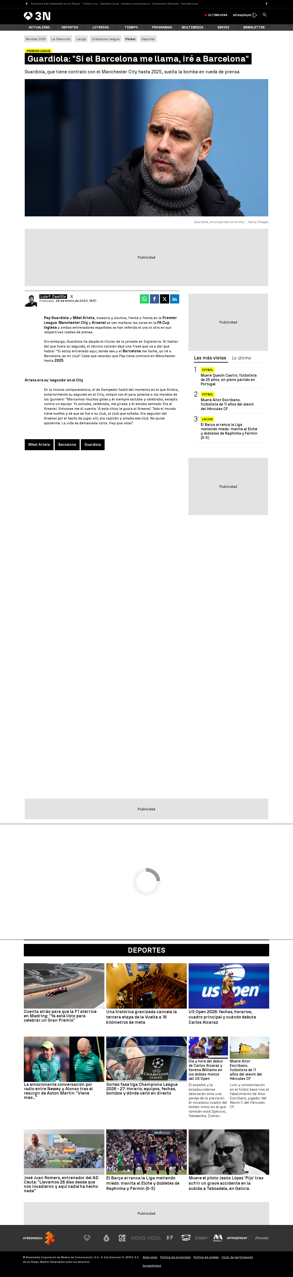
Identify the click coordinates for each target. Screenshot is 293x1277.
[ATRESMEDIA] (39, 1238)
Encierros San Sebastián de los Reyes (55, 3)
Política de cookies (206, 1257)
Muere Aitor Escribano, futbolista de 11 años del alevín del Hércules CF (227, 404)
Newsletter (254, 27)
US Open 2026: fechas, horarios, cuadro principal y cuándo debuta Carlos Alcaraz (222, 1017)
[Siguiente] (266, 4)
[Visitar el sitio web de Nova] (138, 1238)
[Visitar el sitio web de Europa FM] (202, 1238)
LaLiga (81, 39)
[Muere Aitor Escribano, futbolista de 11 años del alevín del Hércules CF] (249, 1048)
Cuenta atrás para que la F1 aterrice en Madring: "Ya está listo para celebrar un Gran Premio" (60, 1015)
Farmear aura (189, 3)
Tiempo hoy (90, 3)
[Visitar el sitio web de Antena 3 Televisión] (90, 1238)
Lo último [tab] (241, 358)
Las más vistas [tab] (210, 358)
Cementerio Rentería (165, 3)
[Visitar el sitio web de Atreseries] (170, 1238)
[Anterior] (26, 4)
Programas (162, 27)
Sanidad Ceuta (109, 3)
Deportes (70, 27)
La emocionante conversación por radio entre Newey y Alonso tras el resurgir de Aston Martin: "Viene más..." (58, 1091)
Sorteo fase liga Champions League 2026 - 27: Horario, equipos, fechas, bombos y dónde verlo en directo (142, 1088)
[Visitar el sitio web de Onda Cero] (186, 1238)
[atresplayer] (245, 15)
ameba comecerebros (135, 3)
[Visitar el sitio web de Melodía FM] (218, 1238)
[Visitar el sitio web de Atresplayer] (240, 1238)
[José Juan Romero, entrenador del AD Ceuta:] (64, 1152)
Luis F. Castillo (53, 296)
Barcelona (67, 444)
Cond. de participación (237, 1257)
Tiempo (131, 27)
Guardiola (92, 444)
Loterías (100, 27)
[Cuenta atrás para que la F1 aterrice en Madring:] (64, 986)
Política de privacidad (175, 1257)
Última (217, 15)
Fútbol (207, 370)
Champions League (105, 39)
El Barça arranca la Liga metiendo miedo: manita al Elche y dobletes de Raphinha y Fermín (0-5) (229, 431)
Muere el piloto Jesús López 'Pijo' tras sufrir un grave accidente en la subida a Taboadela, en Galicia (226, 1183)
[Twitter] (72, 296)
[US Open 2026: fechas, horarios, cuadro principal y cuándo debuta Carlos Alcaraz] (229, 986)
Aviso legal (150, 1257)
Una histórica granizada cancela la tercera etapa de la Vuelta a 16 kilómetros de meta (141, 1017)
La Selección (61, 39)
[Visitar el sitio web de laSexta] (106, 1238)
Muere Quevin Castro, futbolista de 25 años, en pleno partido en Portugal (229, 379)
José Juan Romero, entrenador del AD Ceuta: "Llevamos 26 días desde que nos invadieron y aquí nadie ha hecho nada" (61, 1184)
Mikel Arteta (39, 444)
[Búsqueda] (264, 15)
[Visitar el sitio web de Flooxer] (262, 1238)
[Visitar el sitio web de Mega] (154, 1238)
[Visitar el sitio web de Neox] (122, 1238)
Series (223, 27)
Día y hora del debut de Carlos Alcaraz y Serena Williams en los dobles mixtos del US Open (206, 1070)
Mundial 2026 (36, 39)
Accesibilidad (152, 1265)
